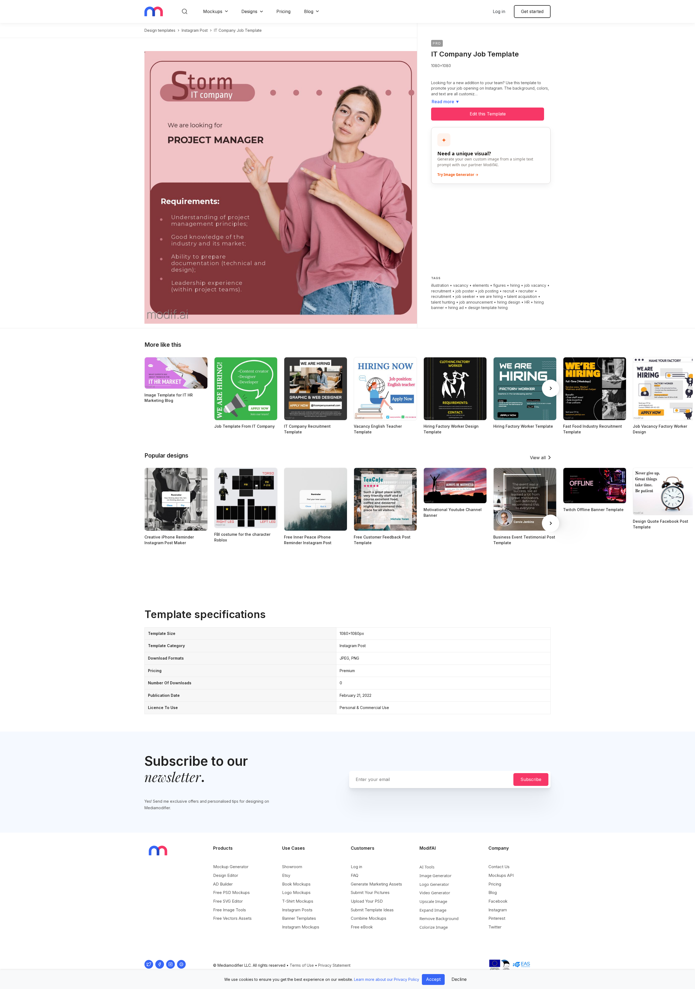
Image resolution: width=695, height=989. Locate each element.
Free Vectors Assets (232, 918)
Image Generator (435, 875)
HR (527, 302)
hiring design (508, 302)
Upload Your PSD (367, 901)
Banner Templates (299, 918)
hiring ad (456, 307)
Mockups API (501, 875)
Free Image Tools (229, 909)
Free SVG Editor (228, 901)
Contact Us (499, 866)
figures (499, 285)
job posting (488, 291)
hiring (515, 285)
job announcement (476, 302)
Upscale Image (433, 901)
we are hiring (491, 296)
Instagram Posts (297, 909)
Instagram (497, 909)
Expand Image (432, 910)
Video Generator (434, 892)
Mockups (212, 11)
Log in (499, 11)
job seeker (465, 296)
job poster (465, 291)
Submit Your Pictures (370, 892)
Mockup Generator (230, 866)
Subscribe (530, 779)
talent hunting (443, 302)
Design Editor (225, 875)
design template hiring (488, 307)
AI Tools (426, 867)
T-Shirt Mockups (297, 901)
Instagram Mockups (300, 927)
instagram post (195, 30)
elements (481, 285)
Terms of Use (302, 965)
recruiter (526, 291)
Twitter (494, 927)
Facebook (497, 901)
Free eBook (362, 927)
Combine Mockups (368, 918)
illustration (440, 285)
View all (538, 457)
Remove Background (439, 918)
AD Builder (223, 884)
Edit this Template (488, 113)
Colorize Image (433, 927)
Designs (249, 11)
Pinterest (496, 918)
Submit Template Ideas (372, 909)
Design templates (159, 30)
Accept (433, 979)
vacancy (460, 285)
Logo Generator (434, 884)
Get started (532, 11)
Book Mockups (296, 884)
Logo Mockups (296, 892)
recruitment (441, 291)
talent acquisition (522, 296)
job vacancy (535, 285)
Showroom (292, 866)
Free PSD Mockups (231, 892)
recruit (508, 291)
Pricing (283, 11)
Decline (459, 979)
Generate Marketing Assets (376, 884)
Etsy (286, 875)
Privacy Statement (334, 965)
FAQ (354, 875)
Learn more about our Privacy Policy (386, 979)
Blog (308, 11)
